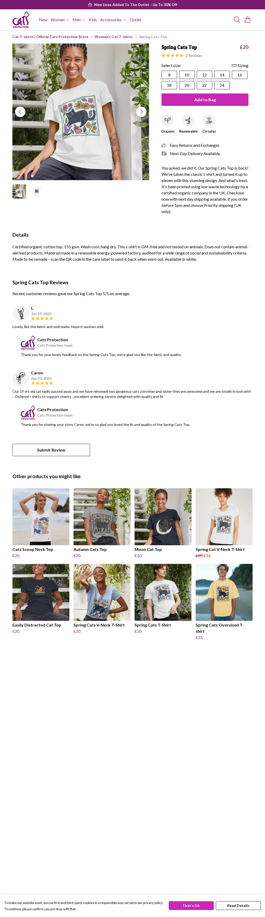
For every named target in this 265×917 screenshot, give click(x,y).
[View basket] (247, 19)
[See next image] (141, 112)
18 (169, 85)
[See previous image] (20, 112)
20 (187, 85)
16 (239, 74)
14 (222, 74)
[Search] (237, 19)
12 (204, 74)
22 (204, 85)
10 (187, 74)
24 (222, 85)
